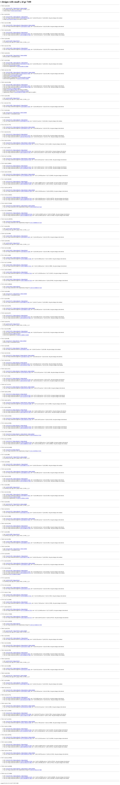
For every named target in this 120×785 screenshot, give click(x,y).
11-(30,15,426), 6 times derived (12, 41)
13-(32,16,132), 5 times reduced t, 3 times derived (17, 744)
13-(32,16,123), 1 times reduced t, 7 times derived (17, 511)
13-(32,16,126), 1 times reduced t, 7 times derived (17, 556)
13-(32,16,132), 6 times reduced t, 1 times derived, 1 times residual (20, 768)
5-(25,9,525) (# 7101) (25, 33)
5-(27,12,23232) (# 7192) (25, 731)
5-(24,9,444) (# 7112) (25, 121)
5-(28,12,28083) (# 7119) (26, 182)
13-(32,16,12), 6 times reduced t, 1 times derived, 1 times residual (20, 434)
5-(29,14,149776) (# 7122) (26, 199)
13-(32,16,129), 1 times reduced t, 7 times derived (17, 638)
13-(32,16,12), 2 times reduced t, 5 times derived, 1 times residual (20, 371)
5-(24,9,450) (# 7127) (25, 237)
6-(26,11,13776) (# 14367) (23, 78)
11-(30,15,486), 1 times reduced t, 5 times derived (16, 494)
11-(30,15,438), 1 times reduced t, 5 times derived (16, 105)
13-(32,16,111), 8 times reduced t (13, 221)
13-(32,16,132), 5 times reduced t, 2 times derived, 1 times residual (20, 752)
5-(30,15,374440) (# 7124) (26, 215)
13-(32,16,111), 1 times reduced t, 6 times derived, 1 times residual (20, 127)
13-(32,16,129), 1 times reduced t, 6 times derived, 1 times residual (20, 645)
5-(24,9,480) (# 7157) (25, 465)
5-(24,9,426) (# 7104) (25, 49)
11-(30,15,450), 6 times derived (12, 228)
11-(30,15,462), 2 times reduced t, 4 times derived (16, 257)
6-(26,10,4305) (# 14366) (22, 66)
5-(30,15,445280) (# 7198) (26, 778)
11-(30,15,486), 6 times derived (12, 487)
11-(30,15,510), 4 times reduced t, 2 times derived (16, 609)
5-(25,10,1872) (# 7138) (25, 318)
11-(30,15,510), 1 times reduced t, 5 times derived (16, 587)
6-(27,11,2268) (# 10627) (14, 88)
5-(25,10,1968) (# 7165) (25, 528)
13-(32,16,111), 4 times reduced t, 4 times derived (16, 165)
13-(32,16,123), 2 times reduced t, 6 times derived (17, 525)
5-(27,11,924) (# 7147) (26, 395)
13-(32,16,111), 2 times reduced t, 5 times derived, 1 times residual (20, 142)
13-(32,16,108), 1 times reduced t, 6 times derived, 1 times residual (20, 72)
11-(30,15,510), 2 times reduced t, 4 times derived (16, 594)
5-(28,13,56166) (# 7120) (25, 184)
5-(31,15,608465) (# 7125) (36, 222)
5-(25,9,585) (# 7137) (25, 316)
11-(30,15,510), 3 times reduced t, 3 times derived (16, 602)
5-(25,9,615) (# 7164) (25, 527)
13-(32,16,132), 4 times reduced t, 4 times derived (17, 728)
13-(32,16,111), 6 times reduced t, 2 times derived (16, 197)
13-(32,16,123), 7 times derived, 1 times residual (16, 504)
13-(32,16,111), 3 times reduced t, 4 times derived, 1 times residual (20, 158)
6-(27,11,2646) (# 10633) (14, 574)
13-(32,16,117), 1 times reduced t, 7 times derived (16, 301)
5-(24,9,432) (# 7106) (25, 63)
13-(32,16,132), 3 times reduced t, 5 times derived (17, 713)
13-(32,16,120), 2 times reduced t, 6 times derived (17, 478)
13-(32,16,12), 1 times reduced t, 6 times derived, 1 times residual (20, 355)
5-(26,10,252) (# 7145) (26, 379)
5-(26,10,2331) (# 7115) (26, 151)
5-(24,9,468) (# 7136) (25, 302)
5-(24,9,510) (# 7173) (25, 588)
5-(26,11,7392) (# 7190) (25, 715)
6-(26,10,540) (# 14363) (14, 65)
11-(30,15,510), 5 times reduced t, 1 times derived (16, 616)
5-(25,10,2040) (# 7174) (26, 596)
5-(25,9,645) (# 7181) (25, 653)
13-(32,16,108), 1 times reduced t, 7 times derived (17, 62)
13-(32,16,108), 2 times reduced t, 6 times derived (17, 84)
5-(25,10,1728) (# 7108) (25, 87)
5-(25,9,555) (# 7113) (25, 135)
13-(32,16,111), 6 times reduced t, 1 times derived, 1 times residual (20, 205)
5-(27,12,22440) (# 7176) (26, 610)
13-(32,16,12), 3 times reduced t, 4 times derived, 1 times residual (20, 386)
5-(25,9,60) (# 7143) (25, 363)
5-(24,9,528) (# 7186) (25, 684)
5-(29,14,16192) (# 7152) (25, 428)
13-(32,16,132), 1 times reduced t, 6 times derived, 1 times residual (20, 690)
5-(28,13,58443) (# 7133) (26, 280)
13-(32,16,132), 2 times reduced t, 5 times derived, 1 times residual (20, 705)
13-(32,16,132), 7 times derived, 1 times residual (16, 675)
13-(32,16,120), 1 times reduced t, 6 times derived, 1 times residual (20, 471)
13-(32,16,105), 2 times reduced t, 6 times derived (17, 32)
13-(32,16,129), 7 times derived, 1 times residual (16, 630)
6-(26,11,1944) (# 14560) (14, 496)
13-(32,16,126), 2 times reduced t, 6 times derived (17, 570)
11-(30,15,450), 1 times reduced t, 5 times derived (16, 235)
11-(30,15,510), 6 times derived (12, 580)
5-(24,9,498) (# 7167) (25, 542)
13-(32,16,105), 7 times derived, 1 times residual (16, 8)
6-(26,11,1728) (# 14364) (14, 76)
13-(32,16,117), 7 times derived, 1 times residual (16, 293)
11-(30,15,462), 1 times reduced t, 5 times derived (16, 250)
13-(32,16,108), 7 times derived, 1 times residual (16, 55)
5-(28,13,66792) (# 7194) (25, 747)
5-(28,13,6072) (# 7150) (25, 412)
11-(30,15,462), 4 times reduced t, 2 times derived (16, 272)
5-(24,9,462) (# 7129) (25, 251)
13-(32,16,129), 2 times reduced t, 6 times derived (17, 652)
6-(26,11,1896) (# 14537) (14, 333)
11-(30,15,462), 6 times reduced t (13, 286)
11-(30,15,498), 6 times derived (12, 534)
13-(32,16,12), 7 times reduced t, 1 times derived (16, 441)
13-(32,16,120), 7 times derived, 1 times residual (16, 457)
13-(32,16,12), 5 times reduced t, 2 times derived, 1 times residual (20, 418)
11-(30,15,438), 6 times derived (12, 98)
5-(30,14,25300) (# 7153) (26, 442)
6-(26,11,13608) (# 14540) (23, 335)
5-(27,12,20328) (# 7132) (26, 273)
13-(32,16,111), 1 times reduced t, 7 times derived (16, 119)
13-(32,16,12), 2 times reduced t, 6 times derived (16, 362)
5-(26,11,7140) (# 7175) (26, 603)
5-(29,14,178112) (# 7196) (26, 762)
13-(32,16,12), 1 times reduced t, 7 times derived (16, 348)
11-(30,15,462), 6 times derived (12, 243)
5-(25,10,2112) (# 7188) (25, 699)
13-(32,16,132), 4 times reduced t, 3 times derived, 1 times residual (20, 737)
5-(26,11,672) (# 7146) (25, 380)
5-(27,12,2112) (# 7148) (25, 396)
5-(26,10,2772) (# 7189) (26, 714)
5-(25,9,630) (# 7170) (25, 571)
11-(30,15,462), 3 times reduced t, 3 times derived (16, 264)
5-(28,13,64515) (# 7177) (26, 617)
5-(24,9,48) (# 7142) (24, 349)
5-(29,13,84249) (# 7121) (26, 198)
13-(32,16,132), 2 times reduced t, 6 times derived (17, 697)
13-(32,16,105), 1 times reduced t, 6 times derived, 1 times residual (20, 25)
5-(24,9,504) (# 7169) (25, 557)
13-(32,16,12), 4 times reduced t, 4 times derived (16, 394)
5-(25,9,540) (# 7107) (25, 85)
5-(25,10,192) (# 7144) (25, 365)
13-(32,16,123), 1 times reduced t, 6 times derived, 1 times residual (20, 518)
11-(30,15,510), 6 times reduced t (13, 623)
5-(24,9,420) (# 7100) (25, 18)
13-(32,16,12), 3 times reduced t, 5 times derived (16, 378)
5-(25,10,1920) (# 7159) (25, 481)
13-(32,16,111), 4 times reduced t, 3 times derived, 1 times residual (20, 174)
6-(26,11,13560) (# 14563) (23, 498)
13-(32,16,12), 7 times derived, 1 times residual (16, 341)
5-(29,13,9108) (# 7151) (26, 426)
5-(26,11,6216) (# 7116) (25, 152)
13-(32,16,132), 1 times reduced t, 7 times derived (17, 682)
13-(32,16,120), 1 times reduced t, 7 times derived (17, 464)
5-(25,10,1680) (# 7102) (25, 35)
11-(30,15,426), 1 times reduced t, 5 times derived (16, 48)
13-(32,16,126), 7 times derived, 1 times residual (16, 548)
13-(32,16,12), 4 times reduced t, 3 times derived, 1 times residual (20, 402)
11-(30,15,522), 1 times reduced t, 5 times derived (16, 668)
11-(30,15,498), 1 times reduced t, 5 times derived (16, 541)
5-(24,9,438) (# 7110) (25, 106)
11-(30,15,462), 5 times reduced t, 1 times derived (16, 279)
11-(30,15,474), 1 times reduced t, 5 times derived (16, 331)
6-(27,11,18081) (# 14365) (23, 90)
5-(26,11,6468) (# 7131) (26, 266)
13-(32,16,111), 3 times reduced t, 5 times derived (16, 150)
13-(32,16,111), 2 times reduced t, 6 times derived (16, 134)
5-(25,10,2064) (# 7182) (25, 655)
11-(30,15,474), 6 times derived (12, 324)
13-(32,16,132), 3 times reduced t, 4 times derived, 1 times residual (20, 721)
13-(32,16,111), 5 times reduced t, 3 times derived (16, 181)
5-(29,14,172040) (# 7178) (36, 624)
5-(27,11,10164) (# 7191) (26, 730)
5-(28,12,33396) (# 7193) (26, 745)
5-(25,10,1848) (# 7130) (26, 258)
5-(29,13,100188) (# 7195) (27, 761)
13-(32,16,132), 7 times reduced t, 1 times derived (17, 775)
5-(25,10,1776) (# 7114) (25, 136)
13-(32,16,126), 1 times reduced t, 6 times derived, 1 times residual (20, 563)
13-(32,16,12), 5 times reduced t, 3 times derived (16, 409)
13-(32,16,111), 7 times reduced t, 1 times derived (16, 213)
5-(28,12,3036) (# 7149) (26, 411)
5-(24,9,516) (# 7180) (25, 639)
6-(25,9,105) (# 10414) (16, 10)
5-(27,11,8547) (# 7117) (26, 167)
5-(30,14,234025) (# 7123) (27, 214)
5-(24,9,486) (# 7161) (25, 495)
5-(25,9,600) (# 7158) (25, 480)
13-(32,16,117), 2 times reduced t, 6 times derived (16, 315)
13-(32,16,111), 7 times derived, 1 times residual (16, 112)
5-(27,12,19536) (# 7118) (25, 168)
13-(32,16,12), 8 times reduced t (13, 449)
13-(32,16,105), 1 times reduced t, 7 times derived (17, 16)
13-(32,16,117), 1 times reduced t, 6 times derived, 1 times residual (20, 308)
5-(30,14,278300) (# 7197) (27, 777)
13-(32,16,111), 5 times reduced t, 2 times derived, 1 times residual (20, 190)
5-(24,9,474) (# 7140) (25, 332)
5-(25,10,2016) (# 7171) (25, 573)
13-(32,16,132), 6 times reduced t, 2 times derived (17, 760)
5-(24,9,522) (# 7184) (25, 669)
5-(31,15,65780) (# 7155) (35, 451)
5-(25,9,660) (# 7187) (25, 698)
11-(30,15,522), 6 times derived (12, 661)
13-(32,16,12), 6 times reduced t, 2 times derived (16, 425)
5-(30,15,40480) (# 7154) (25, 443)
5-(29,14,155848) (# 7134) (36, 287)
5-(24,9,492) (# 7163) (25, 512)
